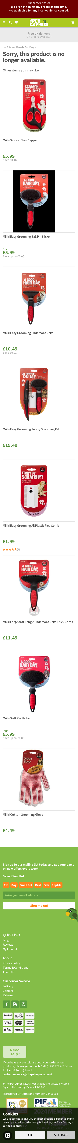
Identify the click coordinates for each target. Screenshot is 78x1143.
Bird (38, 885)
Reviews (8, 944)
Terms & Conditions (15, 967)
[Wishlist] (17, 22)
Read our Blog (15, 1004)
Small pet (26, 885)
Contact (8, 991)
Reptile (57, 885)
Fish (46, 885)
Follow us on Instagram (23, 1004)
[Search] (10, 22)
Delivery (8, 986)
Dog (14, 885)
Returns (8, 995)
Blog (6, 940)
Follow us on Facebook (6, 1004)
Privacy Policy (11, 963)
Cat (6, 885)
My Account (10, 949)
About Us (8, 972)
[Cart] (72, 22)
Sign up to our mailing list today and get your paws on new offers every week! (38, 866)
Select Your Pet (13, 876)
